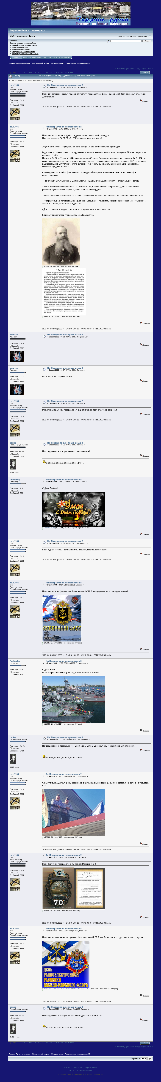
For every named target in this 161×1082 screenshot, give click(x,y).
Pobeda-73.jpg (49, 528)
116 (23, 73)
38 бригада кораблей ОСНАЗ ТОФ (25, 54)
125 (57, 73)
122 (46, 73)
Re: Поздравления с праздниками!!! (65, 85)
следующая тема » (144, 68)
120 (37, 73)
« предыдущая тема (124, 68)
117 (26, 73)
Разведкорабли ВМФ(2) (21, 49)
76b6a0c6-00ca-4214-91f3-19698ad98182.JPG (61, 989)
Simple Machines (90, 1067)
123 (50, 73)
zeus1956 (14, 85)
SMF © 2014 (78, 1067)
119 (34, 73)
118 (30, 73)
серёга (13, 443)
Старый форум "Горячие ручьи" (25, 45)
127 (65, 73)
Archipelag (15, 479)
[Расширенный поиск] (108, 41)
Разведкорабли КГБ (20, 47)
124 (54, 73)
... (21, 73)
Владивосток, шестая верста (23, 51)
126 (61, 73)
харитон (14, 335)
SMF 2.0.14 (68, 1067)
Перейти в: (135, 1059)
